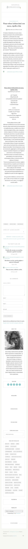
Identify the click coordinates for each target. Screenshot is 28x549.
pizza (15, 472)
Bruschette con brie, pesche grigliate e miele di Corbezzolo (14, 261)
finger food (13, 454)
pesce (6, 472)
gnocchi (7, 459)
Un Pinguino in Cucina (14, 531)
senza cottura (8, 482)
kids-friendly (8, 461)
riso (20, 474)
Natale (6, 467)
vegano (16, 487)
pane (11, 467)
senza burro (15, 480)
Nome (4, 298)
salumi (17, 477)
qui (20, 62)
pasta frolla (16, 469)
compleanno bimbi (9, 449)
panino (15, 467)
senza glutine (17, 482)
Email (4, 303)
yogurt (20, 490)
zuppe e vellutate (9, 492)
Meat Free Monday (9, 464)
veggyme (15, 490)
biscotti (7, 443)
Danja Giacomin (15, 229)
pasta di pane (13, 224)
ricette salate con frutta (11, 474)
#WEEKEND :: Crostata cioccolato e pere (14, 236)
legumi (15, 461)
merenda (17, 464)
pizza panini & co (14, 21)
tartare (7, 487)
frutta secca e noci (16, 456)
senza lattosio (9, 485)
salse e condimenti (9, 477)
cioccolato (13, 446)
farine (6, 454)
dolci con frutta (18, 451)
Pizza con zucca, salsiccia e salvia (14, 269)
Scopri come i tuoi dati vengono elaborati (13, 323)
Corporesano (8, 451)
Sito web (5, 309)
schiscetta (8, 480)
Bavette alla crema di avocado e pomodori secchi (14, 238)
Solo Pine (15, 535)
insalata (13, 459)
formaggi (6, 224)
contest (18, 449)
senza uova (17, 485)
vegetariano (20, 224)
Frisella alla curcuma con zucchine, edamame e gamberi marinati (14, 251)
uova (12, 487)
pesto (11, 472)
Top (23, 535)
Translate (18, 513)
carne (17, 443)
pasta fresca (8, 469)
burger (12, 443)
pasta (20, 467)
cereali (7, 446)
